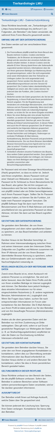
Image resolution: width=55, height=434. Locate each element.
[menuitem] (8, 9)
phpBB (19, 425)
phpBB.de (38, 428)
